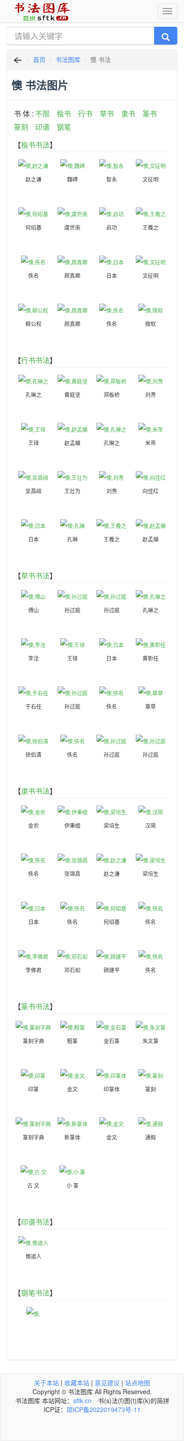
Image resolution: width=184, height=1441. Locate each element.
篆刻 (21, 127)
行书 (85, 113)
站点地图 (137, 1382)
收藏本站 (76, 1382)
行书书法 (35, 360)
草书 (107, 113)
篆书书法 (35, 1006)
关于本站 (46, 1382)
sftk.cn (82, 1400)
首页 (39, 59)
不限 (42, 113)
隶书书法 (35, 791)
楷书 (64, 113)
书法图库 (67, 59)
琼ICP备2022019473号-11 (104, 1409)
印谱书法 (35, 1222)
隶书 (128, 113)
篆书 (149, 113)
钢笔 (64, 127)
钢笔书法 (35, 1293)
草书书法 (35, 575)
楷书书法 (35, 145)
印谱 (42, 127)
